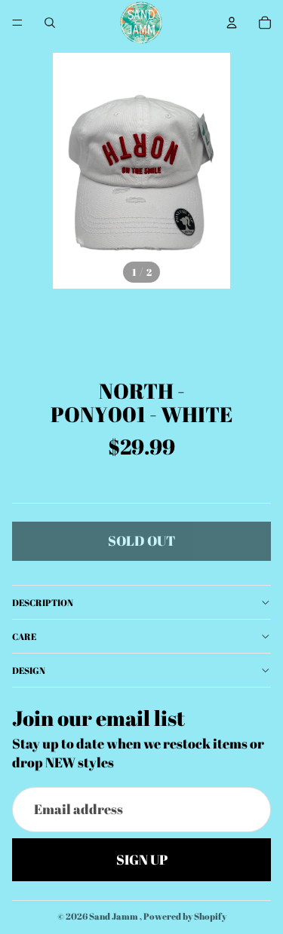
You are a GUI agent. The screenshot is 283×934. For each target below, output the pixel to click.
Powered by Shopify (184, 916)
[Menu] (17, 22)
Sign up (142, 859)
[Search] (49, 22)
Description (42, 602)
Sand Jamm (114, 916)
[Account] (231, 22)
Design (28, 670)
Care (24, 636)
